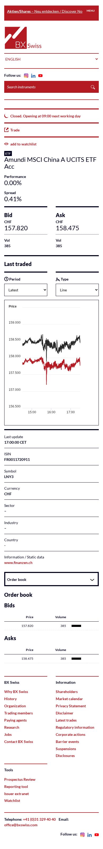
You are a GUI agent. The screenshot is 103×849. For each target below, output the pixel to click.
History (10, 698)
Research (11, 727)
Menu (91, 10)
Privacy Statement (71, 706)
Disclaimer (64, 713)
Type (64, 279)
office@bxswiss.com (21, 825)
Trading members (18, 713)
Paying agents (15, 720)
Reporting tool (16, 786)
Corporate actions (70, 734)
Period (14, 279)
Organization (15, 706)
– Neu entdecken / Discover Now (46, 11)
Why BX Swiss (16, 691)
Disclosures (65, 755)
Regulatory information (75, 727)
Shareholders (67, 691)
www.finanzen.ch (18, 562)
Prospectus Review (19, 779)
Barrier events (67, 741)
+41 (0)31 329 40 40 (39, 819)
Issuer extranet (16, 793)
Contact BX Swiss (18, 741)
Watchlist (12, 800)
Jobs (8, 734)
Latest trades (66, 720)
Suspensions (66, 748)
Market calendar (69, 698)
